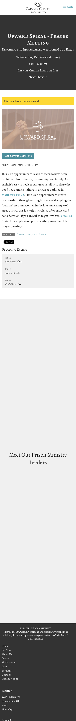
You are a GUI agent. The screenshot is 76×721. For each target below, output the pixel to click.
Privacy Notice (10, 679)
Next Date (36, 77)
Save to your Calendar (18, 156)
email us (66, 216)
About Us (7, 654)
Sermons (6, 670)
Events (5, 658)
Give (4, 666)
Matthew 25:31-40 (13, 195)
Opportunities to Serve (31, 234)
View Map (7, 709)
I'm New (6, 650)
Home (5, 646)
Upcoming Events (14, 249)
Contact (6, 674)
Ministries (7, 662)
